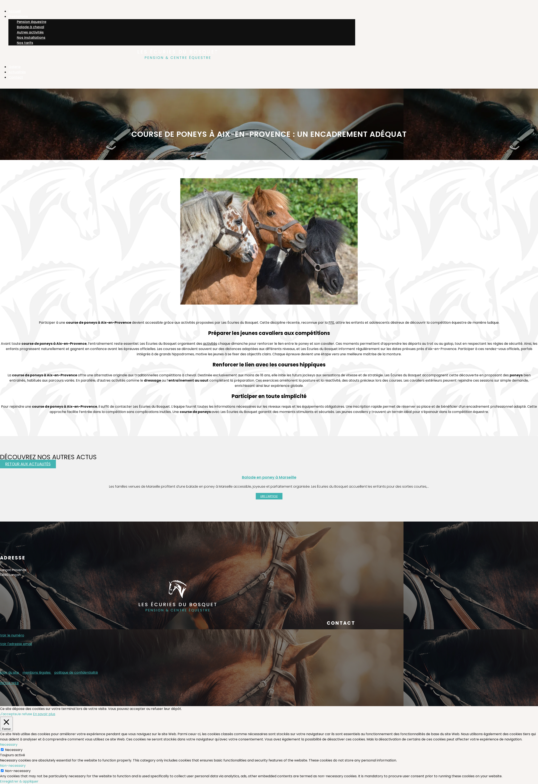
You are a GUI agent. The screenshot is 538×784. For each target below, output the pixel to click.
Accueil (14, 11)
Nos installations (31, 37)
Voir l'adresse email (16, 644)
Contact (15, 77)
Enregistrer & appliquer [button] (19, 781)
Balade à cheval (30, 27)
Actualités (17, 72)
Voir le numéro (12, 635)
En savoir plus (44, 714)
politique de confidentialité (76, 672)
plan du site (9, 672)
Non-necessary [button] (13, 765)
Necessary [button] (8, 744)
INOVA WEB (9, 683)
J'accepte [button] (8, 714)
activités (210, 343)
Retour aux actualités (28, 464)
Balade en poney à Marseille (269, 477)
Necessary (13, 749)
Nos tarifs (25, 42)
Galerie (14, 66)
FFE (331, 322)
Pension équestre (31, 21)
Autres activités (30, 32)
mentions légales (36, 672)
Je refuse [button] (24, 714)
